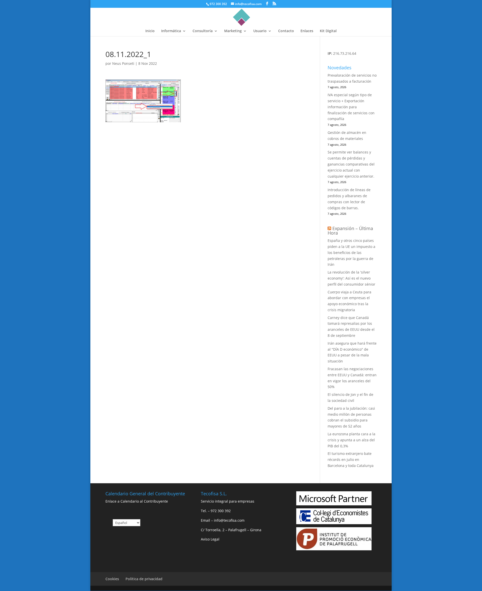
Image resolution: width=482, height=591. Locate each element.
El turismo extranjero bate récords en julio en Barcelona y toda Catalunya (351, 459)
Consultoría (203, 31)
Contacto (286, 31)
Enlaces (306, 31)
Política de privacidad (144, 578)
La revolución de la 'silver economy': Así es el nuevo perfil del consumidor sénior (351, 278)
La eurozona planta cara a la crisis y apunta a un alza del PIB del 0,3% (351, 440)
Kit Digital (328, 31)
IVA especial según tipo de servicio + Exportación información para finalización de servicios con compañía (351, 106)
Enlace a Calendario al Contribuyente (136, 501)
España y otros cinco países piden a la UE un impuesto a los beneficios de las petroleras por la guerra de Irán (351, 252)
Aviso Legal (210, 539)
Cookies (112, 578)
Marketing (233, 31)
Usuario (260, 31)
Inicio (150, 31)
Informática (171, 31)
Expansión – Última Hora (350, 230)
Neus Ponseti (123, 63)
